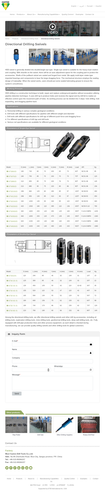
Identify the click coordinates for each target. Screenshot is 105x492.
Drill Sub (40, 435)
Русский (90, 6)
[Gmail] (22, 468)
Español (98, 6)
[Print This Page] (26, 468)
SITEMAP (61, 485)
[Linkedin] (18, 468)
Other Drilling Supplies (64, 435)
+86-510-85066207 (17, 459)
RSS (53, 485)
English (73, 6)
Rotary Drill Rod (88, 435)
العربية (82, 6)
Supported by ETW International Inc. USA (52, 489)
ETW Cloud (36, 485)
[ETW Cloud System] (30, 468)
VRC (46, 485)
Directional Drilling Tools (29, 39)
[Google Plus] (15, 468)
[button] (21, 14)
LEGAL (71, 485)
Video (52, 32)
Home (7, 39)
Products (15, 39)
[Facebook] (11, 468)
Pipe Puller (16, 435)
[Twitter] (7, 468)
